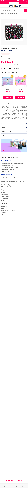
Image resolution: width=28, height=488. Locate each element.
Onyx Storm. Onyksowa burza (9, 185)
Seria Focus (4, 208)
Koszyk (23, 486)
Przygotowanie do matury (8, 165)
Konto (17, 486)
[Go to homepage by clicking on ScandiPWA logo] (15, 6)
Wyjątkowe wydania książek (8, 210)
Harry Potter (4, 198)
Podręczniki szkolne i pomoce (8, 160)
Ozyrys (3, 179)
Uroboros (3, 212)
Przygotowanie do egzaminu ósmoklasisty (12, 163)
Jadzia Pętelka (4, 194)
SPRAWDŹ (14, 3)
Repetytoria (4, 206)
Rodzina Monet (5, 192)
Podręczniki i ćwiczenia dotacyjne (9, 167)
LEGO (2, 214)
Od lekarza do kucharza (7, 187)
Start (4, 486)
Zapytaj (10, 50)
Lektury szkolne (5, 171)
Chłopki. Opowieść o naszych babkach (11, 177)
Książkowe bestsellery (6, 174)
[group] (7, 88)
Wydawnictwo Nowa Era (7, 169)
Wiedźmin (3, 200)
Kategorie (10, 486)
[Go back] (2, 6)
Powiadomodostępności (14, 480)
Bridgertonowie (5, 196)
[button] (25, 10)
